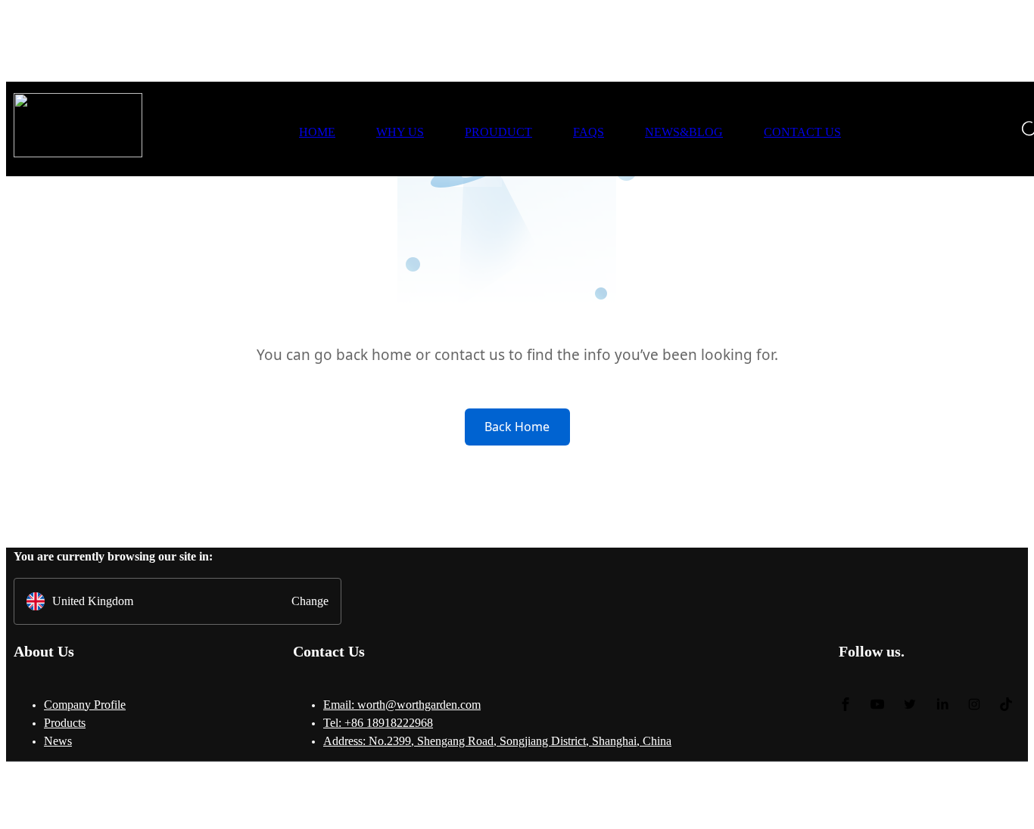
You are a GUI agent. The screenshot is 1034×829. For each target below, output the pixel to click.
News (58, 740)
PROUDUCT (498, 132)
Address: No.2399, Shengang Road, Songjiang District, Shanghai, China (497, 740)
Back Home (517, 426)
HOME (317, 132)
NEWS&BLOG (684, 132)
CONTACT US (802, 132)
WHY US (400, 132)
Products (65, 722)
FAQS (588, 132)
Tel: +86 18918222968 (378, 722)
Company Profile (85, 704)
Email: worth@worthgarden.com (402, 704)
